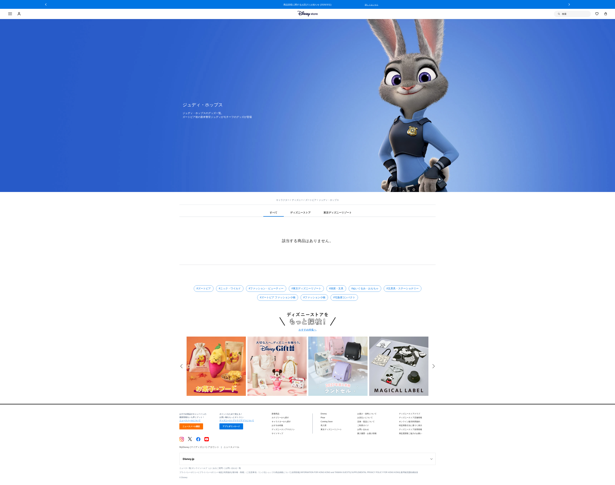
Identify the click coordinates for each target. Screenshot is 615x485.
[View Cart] (605, 13)
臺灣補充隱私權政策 (409, 472)
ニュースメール (231, 447)
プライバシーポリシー (189, 472)
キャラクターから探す (281, 421)
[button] (45, 4)
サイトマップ (277, 433)
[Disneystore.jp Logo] (307, 14)
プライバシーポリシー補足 (211, 472)
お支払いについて (365, 417)
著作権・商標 (238, 472)
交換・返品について (366, 421)
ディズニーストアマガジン (283, 429)
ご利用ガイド (363, 425)
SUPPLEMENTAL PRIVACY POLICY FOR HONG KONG (375, 472)
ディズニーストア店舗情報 (410, 417)
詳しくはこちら (371, 5)
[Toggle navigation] (10, 13)
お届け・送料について (367, 414)
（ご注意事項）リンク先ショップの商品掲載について (268, 472)
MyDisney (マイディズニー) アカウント (199, 447)
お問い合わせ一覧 (233, 468)
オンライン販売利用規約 (409, 421)
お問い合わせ (363, 429)
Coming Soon (327, 421)
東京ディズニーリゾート (331, 429)
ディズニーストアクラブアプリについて (236, 420)
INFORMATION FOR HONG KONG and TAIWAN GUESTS (325, 472)
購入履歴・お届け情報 (367, 433)
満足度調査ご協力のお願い (410, 433)
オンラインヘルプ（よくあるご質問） (208, 468)
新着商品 (275, 414)
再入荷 (323, 425)
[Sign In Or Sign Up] (19, 14)
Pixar (323, 417)
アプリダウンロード (231, 426)
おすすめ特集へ (307, 329)
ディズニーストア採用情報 (410, 429)
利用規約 (227, 472)
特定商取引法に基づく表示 (410, 425)
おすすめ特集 (277, 425)
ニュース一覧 (185, 468)
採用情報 (295, 472)
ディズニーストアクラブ (409, 414)
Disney (324, 414)
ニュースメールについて (190, 420)
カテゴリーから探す (280, 417)
